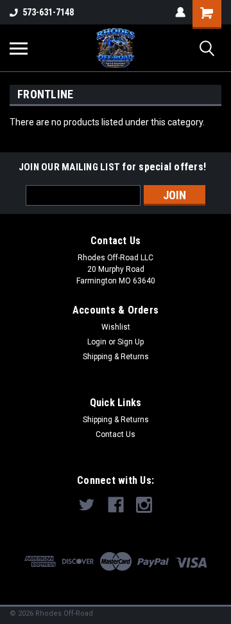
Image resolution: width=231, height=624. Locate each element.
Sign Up (130, 341)
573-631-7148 (48, 12)
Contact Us (115, 434)
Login (97, 341)
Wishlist (115, 327)
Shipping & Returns (116, 356)
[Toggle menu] (19, 48)
